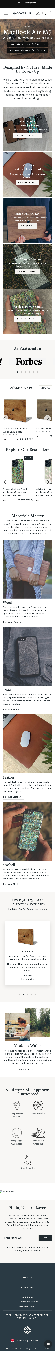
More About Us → (28, 1069)
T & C (36, 1348)
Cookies (45, 1348)
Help (26, 1267)
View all (45, 388)
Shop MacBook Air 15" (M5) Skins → (27, 50)
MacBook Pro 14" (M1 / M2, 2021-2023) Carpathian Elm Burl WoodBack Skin (28, 958)
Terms (37, 1250)
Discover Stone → (12, 709)
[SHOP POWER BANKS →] (27, 311)
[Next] (47, 418)
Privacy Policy (21, 1250)
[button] (23, 439)
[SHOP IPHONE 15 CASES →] (27, 129)
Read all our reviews (28, 1307)
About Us (26, 1277)
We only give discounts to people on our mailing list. (27, 1316)
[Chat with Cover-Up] (48, 1344)
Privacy (27, 1348)
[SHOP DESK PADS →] (27, 174)
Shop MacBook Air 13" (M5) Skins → (27, 44)
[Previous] (5, 418)
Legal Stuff (27, 1287)
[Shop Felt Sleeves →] (27, 266)
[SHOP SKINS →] (27, 220)
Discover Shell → (12, 884)
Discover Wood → (12, 622)
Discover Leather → (13, 797)
